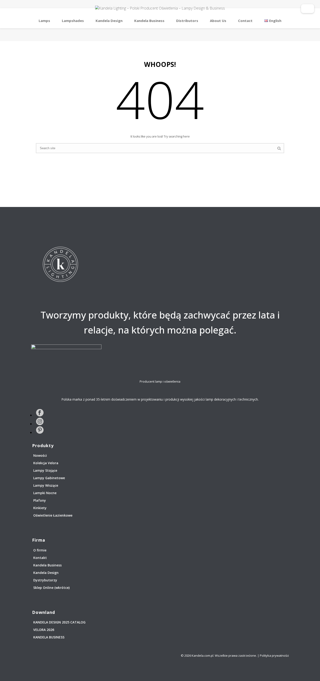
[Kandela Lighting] (160, 10)
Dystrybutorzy (45, 580)
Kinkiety (40, 508)
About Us (218, 20)
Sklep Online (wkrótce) (51, 587)
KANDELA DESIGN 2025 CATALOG (59, 622)
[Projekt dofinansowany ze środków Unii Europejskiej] (307, 6)
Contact (245, 20)
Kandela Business (149, 20)
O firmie (39, 550)
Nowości (40, 455)
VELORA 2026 (43, 629)
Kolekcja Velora (45, 463)
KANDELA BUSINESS (48, 637)
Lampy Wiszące (45, 485)
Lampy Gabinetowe (49, 478)
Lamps (44, 20)
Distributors (187, 20)
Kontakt (40, 557)
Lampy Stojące (45, 470)
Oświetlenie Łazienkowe (52, 515)
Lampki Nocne (44, 493)
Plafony (39, 500)
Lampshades (73, 20)
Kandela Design (109, 20)
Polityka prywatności (274, 655)
